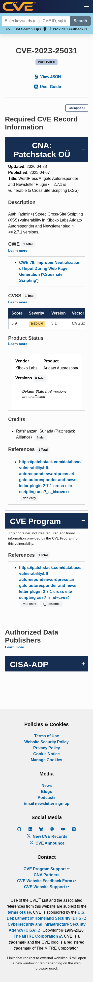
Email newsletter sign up (46, 803)
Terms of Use (46, 736)
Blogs (46, 791)
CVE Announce (49, 843)
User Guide (50, 87)
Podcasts (47, 797)
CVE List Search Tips (23, 29)
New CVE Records (49, 836)
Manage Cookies (46, 760)
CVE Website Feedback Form (45, 881)
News (46, 785)
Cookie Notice (46, 754)
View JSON (50, 77)
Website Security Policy (46, 742)
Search (80, 21)
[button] (87, 6)
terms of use (19, 912)
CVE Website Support (45, 887)
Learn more (17, 250)
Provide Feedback (68, 29)
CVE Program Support (45, 869)
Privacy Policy (46, 748)
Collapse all (77, 108)
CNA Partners (47, 875)
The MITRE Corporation (36, 936)
